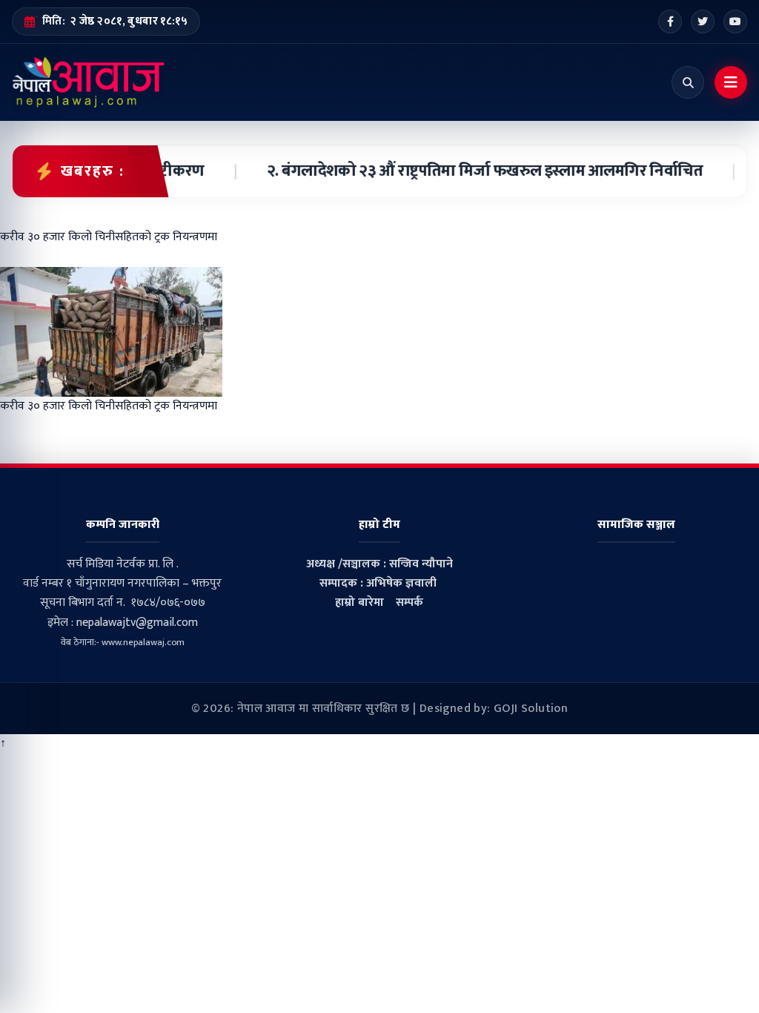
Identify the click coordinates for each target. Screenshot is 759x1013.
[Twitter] (703, 21)
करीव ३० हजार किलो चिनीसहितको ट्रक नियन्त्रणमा (108, 406)
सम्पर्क (409, 603)
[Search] (688, 82)
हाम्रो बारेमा (359, 603)
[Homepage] (88, 82)
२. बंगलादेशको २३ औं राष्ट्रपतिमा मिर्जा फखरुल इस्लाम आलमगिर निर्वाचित (468, 171)
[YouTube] (735, 21)
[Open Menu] (731, 82)
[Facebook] (670, 21)
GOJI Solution (531, 709)
